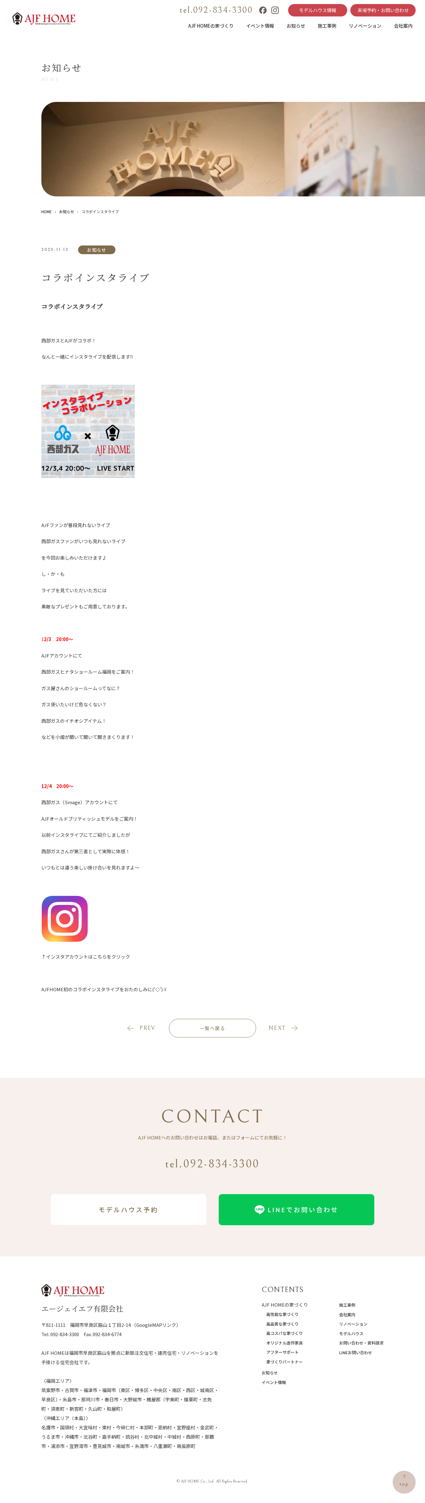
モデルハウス (351, 1333)
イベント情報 (260, 25)
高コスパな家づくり (284, 1333)
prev (147, 1028)
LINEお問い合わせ (355, 1352)
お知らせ (296, 25)
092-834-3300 (64, 1334)
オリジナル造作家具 (284, 1343)
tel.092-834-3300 (216, 10)
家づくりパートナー (284, 1362)
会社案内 (403, 25)
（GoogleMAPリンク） (156, 1325)
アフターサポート (282, 1352)
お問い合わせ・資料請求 (361, 1343)
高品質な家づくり (282, 1324)
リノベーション (365, 25)
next (277, 1028)
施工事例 (327, 25)
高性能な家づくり (282, 1314)
